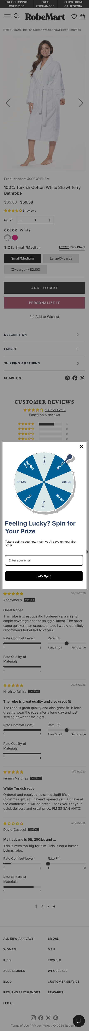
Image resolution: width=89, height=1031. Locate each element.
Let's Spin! (44, 576)
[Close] (82, 447)
